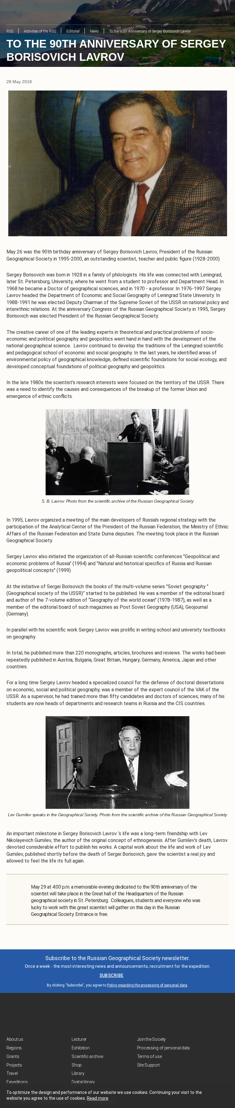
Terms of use (149, 1056)
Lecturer (79, 1039)
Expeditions (17, 1081)
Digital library (83, 1081)
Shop (77, 1065)
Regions (14, 1047)
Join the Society (151, 1039)
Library (78, 1073)
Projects (14, 1065)
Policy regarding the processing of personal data (147, 985)
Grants (12, 1056)
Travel (11, 1073)
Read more (97, 1098)
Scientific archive (87, 1056)
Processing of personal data (163, 1047)
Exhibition (80, 1047)
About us (14, 1039)
